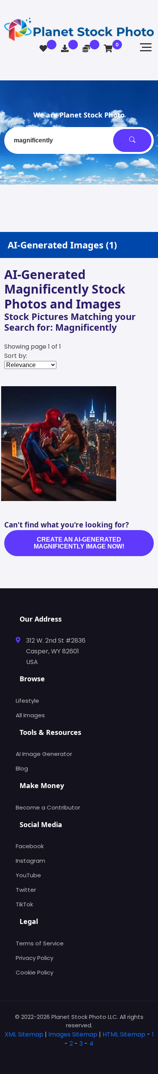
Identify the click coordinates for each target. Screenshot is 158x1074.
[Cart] (108, 48)
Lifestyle (27, 701)
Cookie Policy (34, 972)
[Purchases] (65, 48)
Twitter (26, 890)
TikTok (24, 904)
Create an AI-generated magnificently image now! (79, 543)
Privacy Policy (34, 958)
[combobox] (79, 140)
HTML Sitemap (123, 1034)
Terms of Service (40, 943)
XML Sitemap (24, 1034)
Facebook (30, 846)
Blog (22, 768)
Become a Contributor (48, 807)
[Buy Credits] (89, 491)
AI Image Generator (44, 754)
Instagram (30, 861)
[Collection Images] (43, 48)
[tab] (79, 1056)
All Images (30, 715)
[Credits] (86, 48)
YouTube (28, 875)
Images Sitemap (72, 1034)
